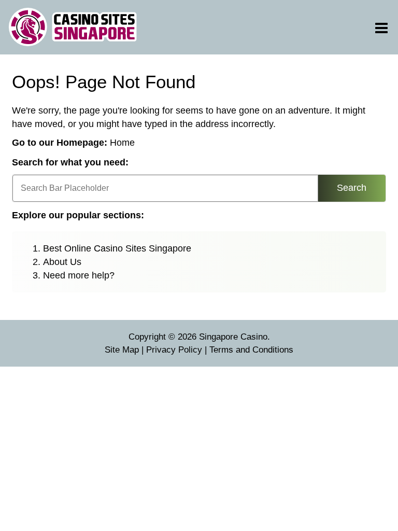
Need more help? (79, 275)
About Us (62, 262)
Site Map (122, 350)
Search (351, 188)
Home (122, 142)
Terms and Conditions (251, 350)
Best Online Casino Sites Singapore (117, 248)
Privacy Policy (174, 350)
